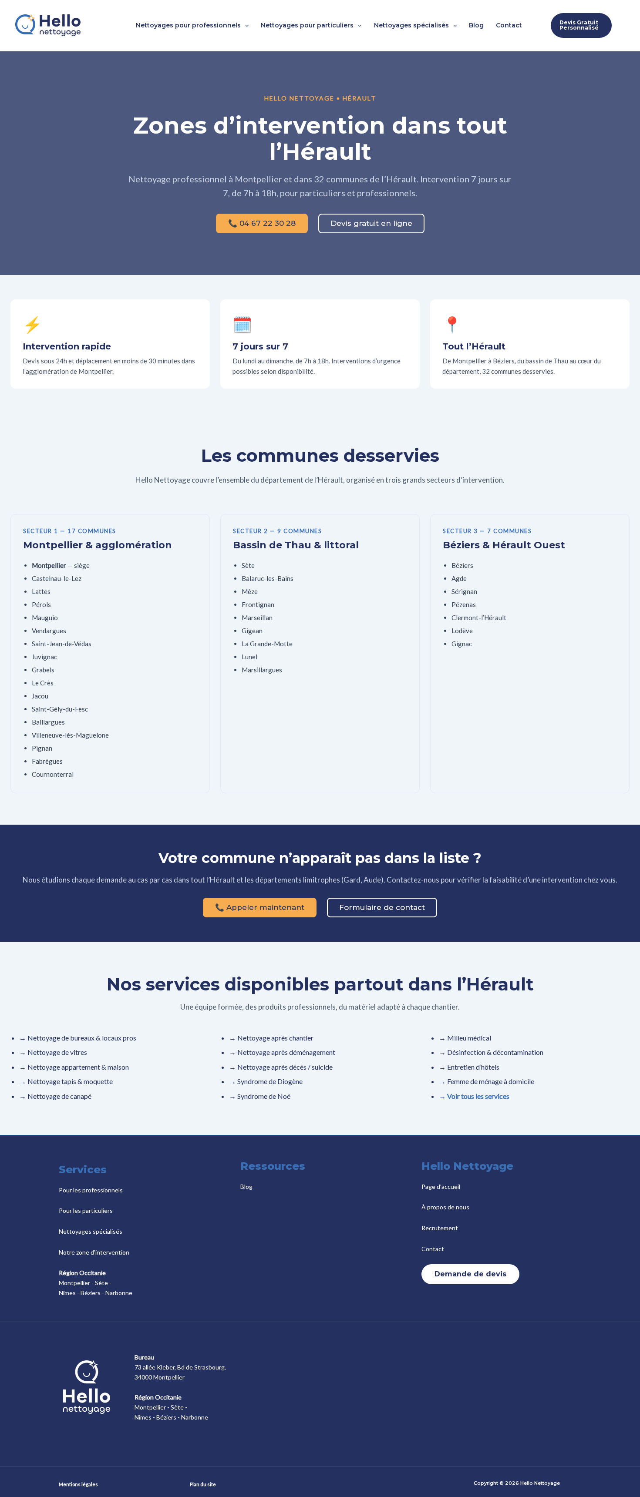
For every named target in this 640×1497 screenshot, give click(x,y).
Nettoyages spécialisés (90, 1231)
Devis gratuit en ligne (371, 223)
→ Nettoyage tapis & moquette (66, 1081)
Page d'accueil (440, 1186)
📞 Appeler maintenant (259, 907)
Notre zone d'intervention (94, 1252)
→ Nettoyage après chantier (271, 1038)
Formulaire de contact (382, 907)
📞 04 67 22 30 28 (262, 223)
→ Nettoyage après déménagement (282, 1052)
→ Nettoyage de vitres (53, 1052)
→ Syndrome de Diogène (266, 1081)
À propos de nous (445, 1207)
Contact (432, 1248)
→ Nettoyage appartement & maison (74, 1067)
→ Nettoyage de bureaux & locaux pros (77, 1038)
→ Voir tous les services (474, 1096)
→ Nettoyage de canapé (55, 1096)
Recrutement (439, 1228)
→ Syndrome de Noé (259, 1096)
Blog (246, 1186)
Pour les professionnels (91, 1190)
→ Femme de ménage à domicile (486, 1081)
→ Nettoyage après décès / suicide (281, 1067)
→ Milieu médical (465, 1038)
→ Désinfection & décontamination (491, 1052)
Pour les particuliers (86, 1210)
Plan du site (203, 1484)
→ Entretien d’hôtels (469, 1067)
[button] (245, 25)
